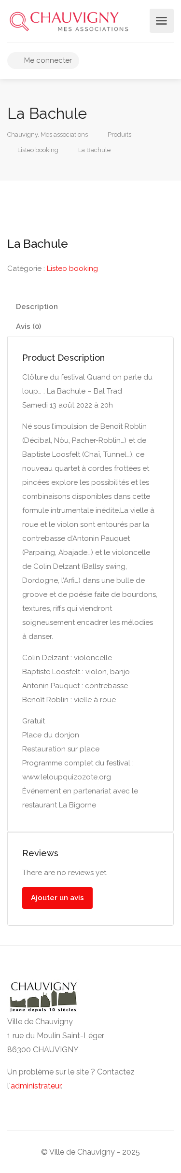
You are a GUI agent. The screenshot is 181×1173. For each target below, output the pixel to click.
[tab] (90, 307)
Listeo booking (72, 268)
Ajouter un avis (57, 897)
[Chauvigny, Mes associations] (68, 21)
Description (37, 306)
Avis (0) (28, 326)
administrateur (36, 1085)
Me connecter (47, 60)
